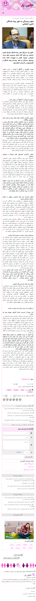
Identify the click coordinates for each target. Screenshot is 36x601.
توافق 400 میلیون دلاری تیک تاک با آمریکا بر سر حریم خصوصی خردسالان (20, 416)
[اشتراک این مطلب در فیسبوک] (17, 399)
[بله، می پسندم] (14, 395)
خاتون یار (27, 5)
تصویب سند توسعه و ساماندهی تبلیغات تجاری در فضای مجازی (20, 502)
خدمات (27, 77)
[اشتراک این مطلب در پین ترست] (10, 399)
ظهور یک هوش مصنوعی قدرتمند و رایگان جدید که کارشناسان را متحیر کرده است (18, 505)
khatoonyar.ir (26, 379)
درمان (31, 259)
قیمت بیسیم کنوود (28, 469)
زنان (17, 209)
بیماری (16, 390)
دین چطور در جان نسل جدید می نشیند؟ (25, 489)
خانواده (25, 544)
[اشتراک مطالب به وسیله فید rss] (4, 399)
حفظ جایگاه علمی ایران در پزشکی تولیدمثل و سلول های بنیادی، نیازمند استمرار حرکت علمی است (18, 409)
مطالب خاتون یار (31, 596)
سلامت (16, 215)
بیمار (22, 390)
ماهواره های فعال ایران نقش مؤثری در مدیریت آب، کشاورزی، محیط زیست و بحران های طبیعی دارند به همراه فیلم (19, 480)
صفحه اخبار (17, 555)
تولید (11, 548)
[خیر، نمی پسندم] (6, 395)
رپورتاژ (18, 548)
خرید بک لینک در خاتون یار (29, 594)
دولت (24, 548)
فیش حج (31, 466)
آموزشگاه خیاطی (28, 463)
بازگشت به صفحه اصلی (11, 558)
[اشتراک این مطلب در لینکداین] (7, 399)
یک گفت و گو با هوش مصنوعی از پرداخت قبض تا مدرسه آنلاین (20, 413)
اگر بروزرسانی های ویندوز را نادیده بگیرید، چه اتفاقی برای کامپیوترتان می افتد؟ (18, 421)
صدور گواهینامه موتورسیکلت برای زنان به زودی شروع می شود (20, 486)
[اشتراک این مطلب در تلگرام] (20, 399)
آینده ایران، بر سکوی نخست (27, 483)
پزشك (9, 390)
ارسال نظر (28, 456)
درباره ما (33, 591)
